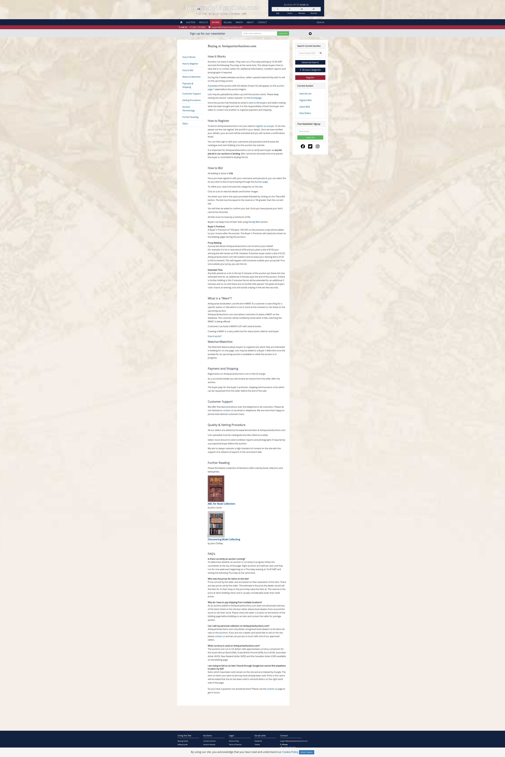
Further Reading (190, 117)
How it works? (214, 336)
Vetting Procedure (191, 100)
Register (310, 77)
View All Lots (305, 93)
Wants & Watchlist (191, 76)
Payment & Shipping (187, 85)
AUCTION (190, 22)
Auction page (261, 181)
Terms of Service (235, 744)
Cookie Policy (290, 752)
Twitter (257, 744)
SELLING (228, 22)
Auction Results (209, 744)
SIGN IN (320, 22)
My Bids (256, 221)
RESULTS (203, 22)
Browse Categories (311, 69)
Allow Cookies (307, 752)
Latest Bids (304, 106)
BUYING (216, 22)
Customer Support (191, 93)
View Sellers (305, 113)
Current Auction (209, 741)
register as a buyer (265, 126)
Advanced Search (310, 62)
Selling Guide (183, 744)
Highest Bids (305, 100)
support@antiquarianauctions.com (291, 741)
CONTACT (262, 22)
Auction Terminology (188, 108)
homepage (256, 97)
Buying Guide (183, 741)
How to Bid (187, 70)
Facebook (258, 741)
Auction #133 (292, 4)
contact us (228, 410)
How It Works (189, 57)
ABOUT (250, 22)
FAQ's (185, 123)
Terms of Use (234, 741)
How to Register (190, 63)
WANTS (239, 22)
